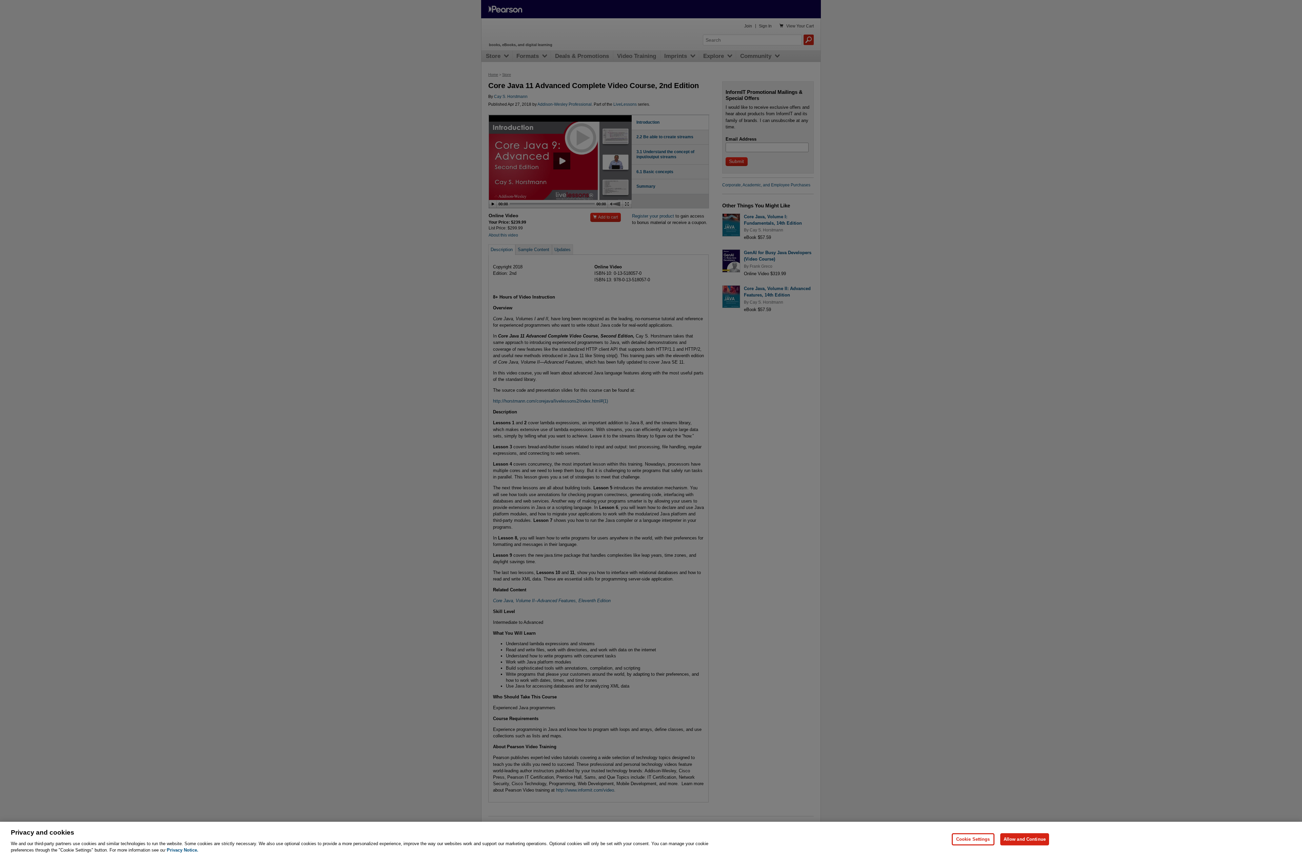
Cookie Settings (973, 839)
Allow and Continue (1025, 839)
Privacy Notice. (182, 850)
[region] (651, 839)
